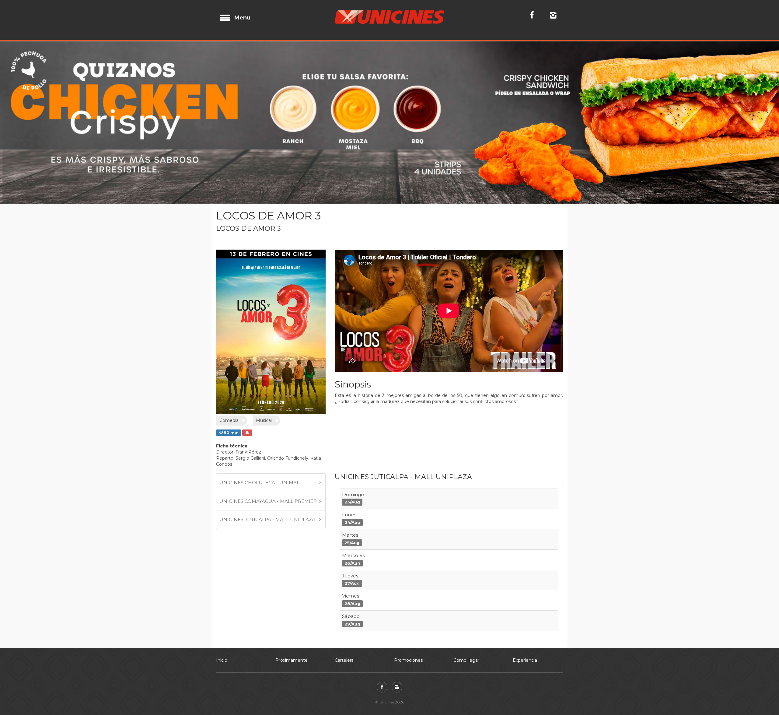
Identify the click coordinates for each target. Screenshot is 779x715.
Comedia (229, 501)
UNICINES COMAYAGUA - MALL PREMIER (268, 582)
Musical (264, 501)
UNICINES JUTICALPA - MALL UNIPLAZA (267, 601)
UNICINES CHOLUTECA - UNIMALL (260, 563)
